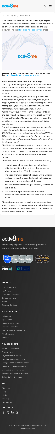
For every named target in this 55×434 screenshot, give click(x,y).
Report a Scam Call (10, 327)
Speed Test (7, 320)
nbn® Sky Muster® (9, 287)
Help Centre (7, 316)
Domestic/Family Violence (13, 370)
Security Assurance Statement (15, 373)
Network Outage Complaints (14, 366)
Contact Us (7, 402)
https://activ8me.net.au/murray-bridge (22, 75)
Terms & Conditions (10, 348)
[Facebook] (3, 412)
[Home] (3, 15)
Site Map (6, 399)
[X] (8, 412)
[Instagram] (17, 412)
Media (4, 395)
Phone (4, 301)
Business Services (9, 305)
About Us (6, 388)
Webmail (5, 337)
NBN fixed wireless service (30, 29)
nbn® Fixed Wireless (10, 294)
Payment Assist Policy (11, 356)
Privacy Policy (8, 352)
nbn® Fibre (6, 291)
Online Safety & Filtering (12, 377)
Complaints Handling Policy (13, 359)
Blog (4, 391)
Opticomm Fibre (9, 298)
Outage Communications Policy (15, 363)
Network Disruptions (10, 323)
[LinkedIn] (12, 412)
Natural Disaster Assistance (13, 330)
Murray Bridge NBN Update (18, 15)
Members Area (8, 334)
